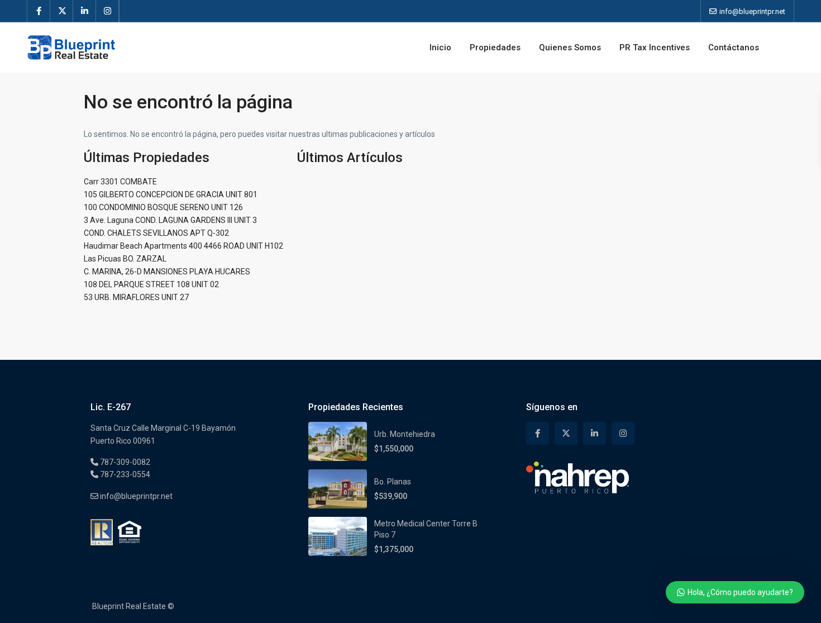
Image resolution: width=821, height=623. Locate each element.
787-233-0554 (124, 474)
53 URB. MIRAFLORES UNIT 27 (136, 297)
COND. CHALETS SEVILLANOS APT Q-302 (156, 233)
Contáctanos (733, 47)
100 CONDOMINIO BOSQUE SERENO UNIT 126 (163, 207)
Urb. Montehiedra (404, 434)
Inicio (440, 47)
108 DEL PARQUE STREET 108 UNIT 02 (151, 284)
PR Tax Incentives (654, 47)
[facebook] (38, 11)
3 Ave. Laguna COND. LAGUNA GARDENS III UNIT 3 (170, 220)
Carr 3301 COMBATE (120, 181)
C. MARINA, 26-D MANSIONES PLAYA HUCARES (167, 271)
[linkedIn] (84, 11)
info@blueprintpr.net (135, 496)
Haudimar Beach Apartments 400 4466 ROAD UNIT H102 (183, 245)
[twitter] (61, 11)
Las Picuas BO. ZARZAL (125, 258)
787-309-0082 (124, 462)
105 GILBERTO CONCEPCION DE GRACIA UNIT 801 (170, 194)
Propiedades (495, 47)
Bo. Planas (392, 481)
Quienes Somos (570, 47)
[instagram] (107, 11)
